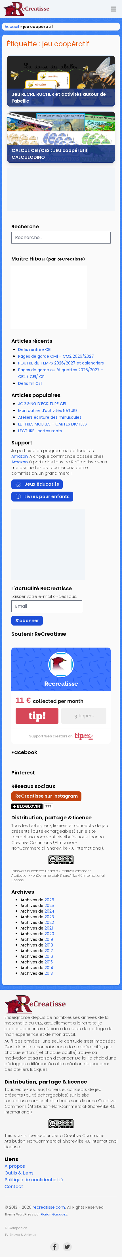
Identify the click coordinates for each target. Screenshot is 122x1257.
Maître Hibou (28, 258)
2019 (49, 939)
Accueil (12, 26)
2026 (49, 900)
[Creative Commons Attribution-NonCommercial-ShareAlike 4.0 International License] (61, 860)
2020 (49, 934)
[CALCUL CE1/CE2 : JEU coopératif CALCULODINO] (61, 137)
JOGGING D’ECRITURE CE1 (42, 404)
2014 (49, 968)
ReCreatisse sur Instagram (46, 796)
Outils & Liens (19, 1173)
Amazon (19, 456)
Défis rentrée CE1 (34, 349)
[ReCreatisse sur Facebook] (54, 1246)
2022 (49, 922)
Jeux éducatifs (41, 484)
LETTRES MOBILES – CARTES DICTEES (52, 424)
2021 (49, 928)
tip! (37, 715)
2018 (49, 945)
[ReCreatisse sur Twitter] (67, 1246)
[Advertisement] (61, 189)
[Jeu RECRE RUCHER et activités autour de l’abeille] (61, 81)
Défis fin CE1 (30, 383)
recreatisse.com (49, 1207)
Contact (14, 1186)
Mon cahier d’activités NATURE (47, 410)
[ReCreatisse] (61, 1004)
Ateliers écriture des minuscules (49, 417)
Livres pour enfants (47, 496)
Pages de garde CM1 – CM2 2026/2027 (56, 356)
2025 (49, 905)
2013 (49, 973)
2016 (49, 956)
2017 (49, 951)
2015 (49, 962)
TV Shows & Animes (20, 1234)
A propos (15, 1166)
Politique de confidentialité (34, 1179)
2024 (49, 911)
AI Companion (16, 1228)
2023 (49, 917)
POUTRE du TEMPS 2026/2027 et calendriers (61, 363)
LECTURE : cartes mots (40, 431)
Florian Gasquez (54, 1214)
